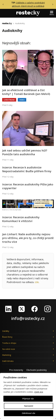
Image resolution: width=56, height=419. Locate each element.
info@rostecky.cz (28, 318)
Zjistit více (38, 392)
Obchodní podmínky (36, 370)
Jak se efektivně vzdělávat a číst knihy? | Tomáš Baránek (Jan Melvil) (26, 92)
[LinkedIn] (8, 309)
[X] (21, 309)
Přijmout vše (28, 398)
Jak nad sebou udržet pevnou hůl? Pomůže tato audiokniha (24, 152)
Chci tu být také (15, 210)
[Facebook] (34, 309)
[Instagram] (47, 309)
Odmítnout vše (28, 413)
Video (22, 100)
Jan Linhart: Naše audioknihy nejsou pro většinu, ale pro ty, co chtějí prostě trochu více (28, 238)
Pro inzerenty (16, 370)
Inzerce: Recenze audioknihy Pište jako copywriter (27, 186)
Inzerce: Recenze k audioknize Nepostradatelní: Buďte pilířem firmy (26, 169)
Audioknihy (20, 23)
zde (37, 282)
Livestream (9, 100)
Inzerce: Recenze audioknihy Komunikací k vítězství (21, 219)
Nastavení (28, 406)
